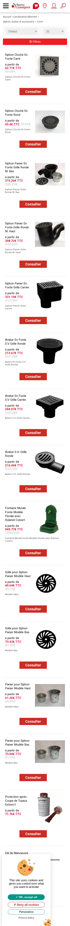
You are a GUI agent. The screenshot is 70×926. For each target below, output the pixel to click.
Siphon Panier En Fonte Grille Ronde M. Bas (17, 167)
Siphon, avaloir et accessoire (18, 21)
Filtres (36, 41)
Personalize (26, 911)
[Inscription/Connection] (54, 6)
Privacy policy (26, 917)
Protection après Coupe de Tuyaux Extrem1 (16, 800)
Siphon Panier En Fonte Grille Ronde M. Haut (17, 227)
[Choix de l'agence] (44, 6)
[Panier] (36, 6)
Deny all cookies (27, 904)
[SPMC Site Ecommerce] (22, 3)
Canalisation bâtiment (25, 16)
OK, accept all (27, 897)
